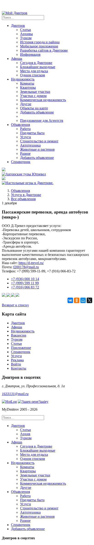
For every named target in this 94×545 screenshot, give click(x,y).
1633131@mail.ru (15, 394)
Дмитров (18, 323)
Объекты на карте (34, 108)
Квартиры (28, 87)
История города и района (40, 42)
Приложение (21, 348)
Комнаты (27, 83)
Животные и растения (37, 149)
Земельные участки (35, 92)
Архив (25, 434)
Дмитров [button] (18, 26)
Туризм (25, 38)
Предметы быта (32, 133)
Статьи (25, 30)
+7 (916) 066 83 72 (25, 287)
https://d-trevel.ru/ (31, 263)
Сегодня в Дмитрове (36, 63)
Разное (25, 153)
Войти (16, 364)
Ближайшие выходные (37, 67)
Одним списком (32, 75)
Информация (30, 54)
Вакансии (18, 335)
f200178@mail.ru (26, 267)
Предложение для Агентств (41, 120)
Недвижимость (22, 331)
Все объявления (23, 199)
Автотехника (30, 145)
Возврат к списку (15, 305)
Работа (25, 129)
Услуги (25, 137)
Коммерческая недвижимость (43, 100)
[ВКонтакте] (70, 300)
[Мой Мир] (83, 300)
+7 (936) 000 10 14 (25, 279)
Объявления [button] (20, 125)
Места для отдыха (34, 71)
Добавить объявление (37, 112)
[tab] (51, 432)
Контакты (18, 368)
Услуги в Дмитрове (26, 195)
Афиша (16, 327)
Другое (25, 104)
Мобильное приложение (39, 46)
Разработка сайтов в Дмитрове (44, 50)
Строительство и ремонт (39, 141)
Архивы (26, 34)
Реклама (17, 360)
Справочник (20, 162)
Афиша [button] (16, 59)
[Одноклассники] (76, 300)
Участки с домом (33, 96)
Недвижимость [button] (22, 79)
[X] (89, 300)
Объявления (20, 191)
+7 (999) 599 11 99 (25, 283)
